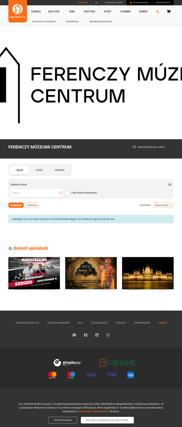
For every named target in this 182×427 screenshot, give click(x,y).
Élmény (143, 11)
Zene (71, 11)
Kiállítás (54, 11)
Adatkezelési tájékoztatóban (93, 411)
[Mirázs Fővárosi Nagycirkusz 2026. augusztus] (91, 273)
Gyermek (125, 11)
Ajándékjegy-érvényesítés (100, 21)
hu (96, 3)
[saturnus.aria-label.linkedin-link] (96, 335)
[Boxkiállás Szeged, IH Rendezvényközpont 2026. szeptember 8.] (34, 273)
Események (16, 205)
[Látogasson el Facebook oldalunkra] (85, 335)
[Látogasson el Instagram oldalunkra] (108, 335)
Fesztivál (89, 11)
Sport (107, 11)
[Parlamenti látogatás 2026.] (148, 273)
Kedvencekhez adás (151, 147)
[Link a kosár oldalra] (168, 11)
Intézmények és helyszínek (43, 21)
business (83, 3)
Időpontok (32, 205)
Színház (36, 11)
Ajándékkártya (72, 21)
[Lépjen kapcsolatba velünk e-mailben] (74, 335)
